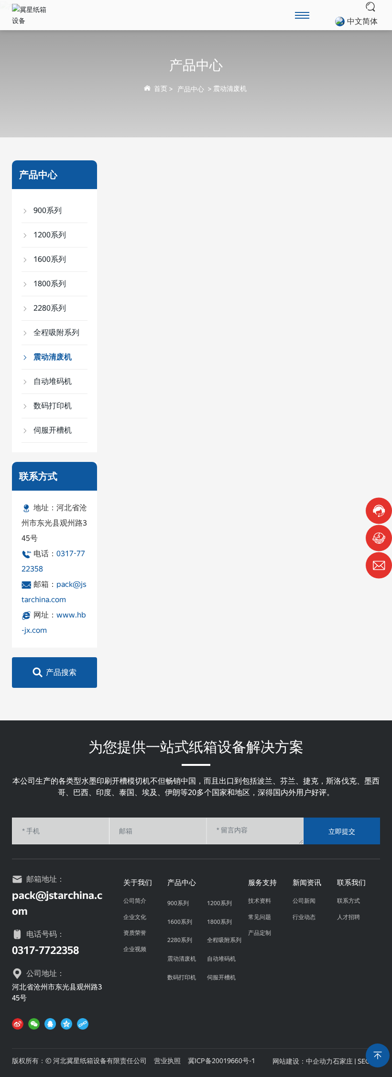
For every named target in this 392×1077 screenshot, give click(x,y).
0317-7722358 (45, 950)
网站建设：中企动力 (302, 1061)
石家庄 (343, 1061)
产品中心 (196, 65)
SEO (364, 1061)
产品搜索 (61, 672)
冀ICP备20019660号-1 (221, 1061)
